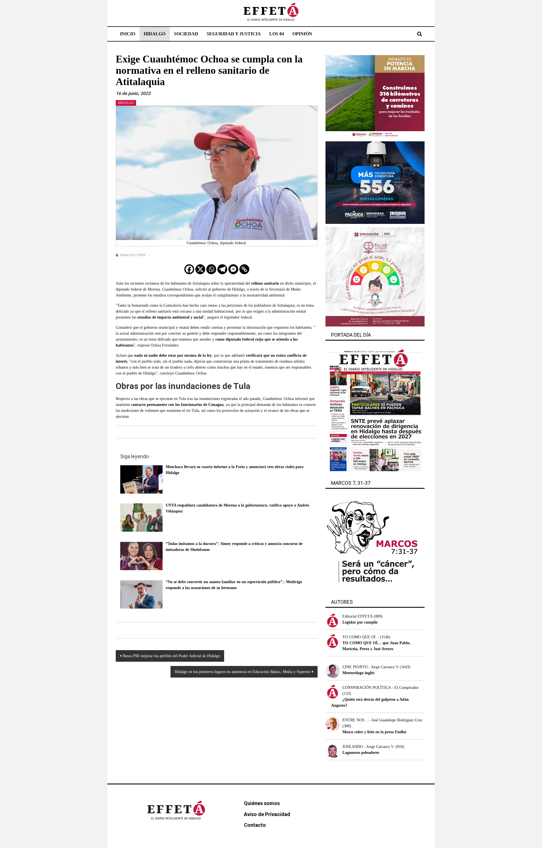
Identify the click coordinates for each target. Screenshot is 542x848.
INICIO (127, 33)
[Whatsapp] (211, 269)
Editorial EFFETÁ (357, 616)
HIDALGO (154, 33)
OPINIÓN (302, 33)
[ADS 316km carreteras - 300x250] (375, 96)
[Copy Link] (244, 269)
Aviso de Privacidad (267, 814)
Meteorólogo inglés (358, 673)
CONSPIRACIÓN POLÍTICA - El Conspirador (380, 687)
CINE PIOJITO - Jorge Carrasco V (370, 667)
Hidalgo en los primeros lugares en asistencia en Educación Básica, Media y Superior (243, 672)
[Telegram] (222, 269)
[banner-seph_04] (375, 276)
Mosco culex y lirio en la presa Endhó (374, 732)
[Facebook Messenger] (233, 269)
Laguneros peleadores (360, 752)
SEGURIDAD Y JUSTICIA (234, 33)
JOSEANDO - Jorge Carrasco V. (368, 747)
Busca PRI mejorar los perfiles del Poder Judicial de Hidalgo (171, 656)
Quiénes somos (262, 803)
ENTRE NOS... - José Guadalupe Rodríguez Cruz (382, 720)
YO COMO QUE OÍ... (360, 637)
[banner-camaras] (375, 182)
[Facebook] (189, 269)
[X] (200, 269)
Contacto (255, 825)
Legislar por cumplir (360, 622)
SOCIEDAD (186, 33)
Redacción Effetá (132, 255)
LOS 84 (276, 33)
